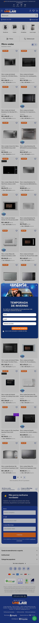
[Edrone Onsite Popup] (19, 311)
